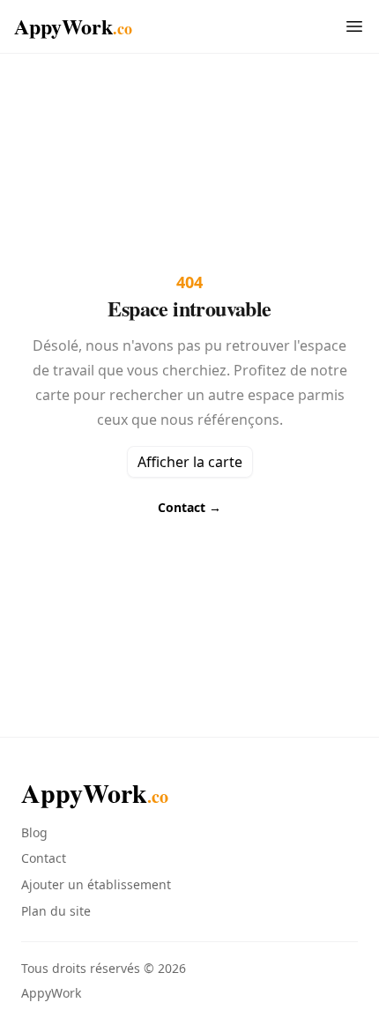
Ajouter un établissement (96, 884)
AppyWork (73, 26)
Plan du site (56, 910)
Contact (189, 507)
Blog (34, 832)
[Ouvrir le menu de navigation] (354, 26)
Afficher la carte (189, 462)
